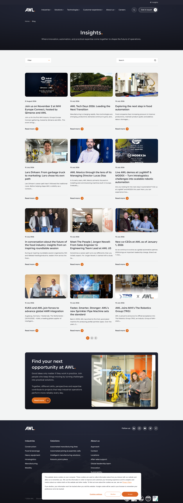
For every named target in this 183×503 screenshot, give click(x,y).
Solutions (58, 10)
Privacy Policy (127, 482)
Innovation (95, 468)
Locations (95, 455)
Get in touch (146, 10)
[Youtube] (145, 428)
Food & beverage (32, 451)
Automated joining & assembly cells (65, 451)
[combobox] (38, 60)
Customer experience (92, 10)
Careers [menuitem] (122, 10)
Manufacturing (31, 464)
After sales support (99, 459)
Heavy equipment (32, 455)
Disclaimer (40, 499)
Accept (130, 494)
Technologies (72, 10)
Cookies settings (96, 494)
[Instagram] (139, 428)
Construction (30, 447)
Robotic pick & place (59, 459)
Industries (45, 10)
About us (110, 10)
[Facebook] (156, 428)
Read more (30, 129)
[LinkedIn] (134, 428)
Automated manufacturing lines (64, 447)
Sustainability (96, 472)
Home (27, 21)
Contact (94, 451)
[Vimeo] (150, 428)
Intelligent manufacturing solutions (65, 455)
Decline (113, 494)
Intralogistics (30, 459)
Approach (95, 447)
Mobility (28, 468)
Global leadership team (101, 464)
